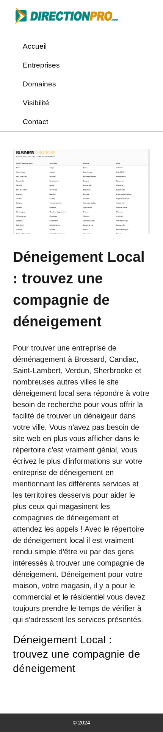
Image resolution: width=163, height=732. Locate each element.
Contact (35, 122)
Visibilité (36, 103)
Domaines (39, 84)
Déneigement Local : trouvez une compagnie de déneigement (76, 654)
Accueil (35, 46)
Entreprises (41, 65)
